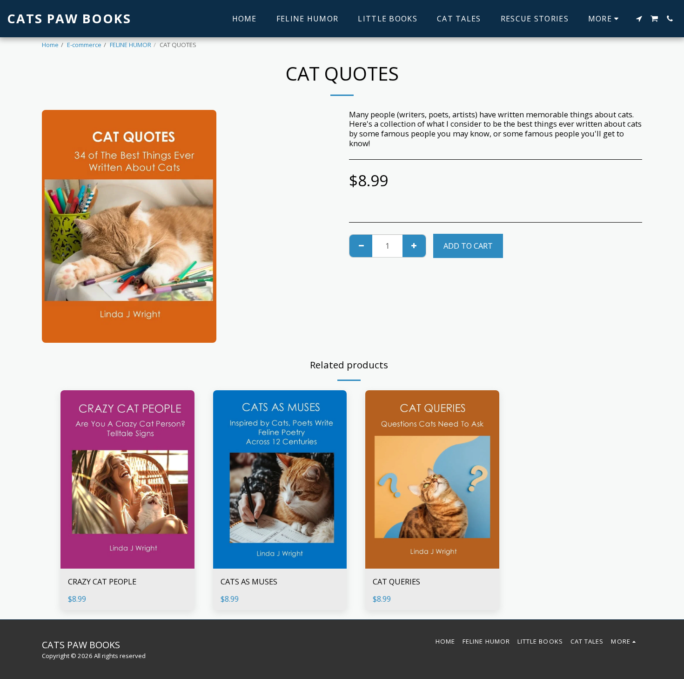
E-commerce (84, 45)
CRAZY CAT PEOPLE (102, 581)
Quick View (127, 563)
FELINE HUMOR (130, 45)
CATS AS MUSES (249, 581)
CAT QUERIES (396, 581)
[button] (639, 18)
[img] (127, 479)
